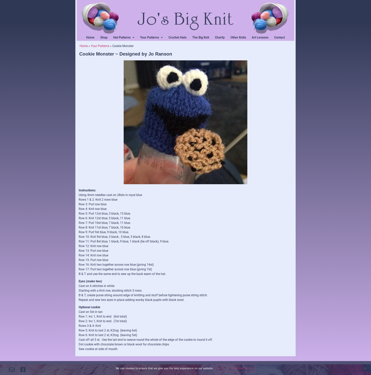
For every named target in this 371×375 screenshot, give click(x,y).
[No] (365, 368)
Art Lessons (260, 37)
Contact (279, 37)
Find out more (241, 368)
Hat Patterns (122, 37)
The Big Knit (200, 37)
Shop (103, 37)
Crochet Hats (177, 37)
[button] (123, 37)
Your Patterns (149, 37)
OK (221, 368)
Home (90, 37)
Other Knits (238, 37)
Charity (220, 37)
